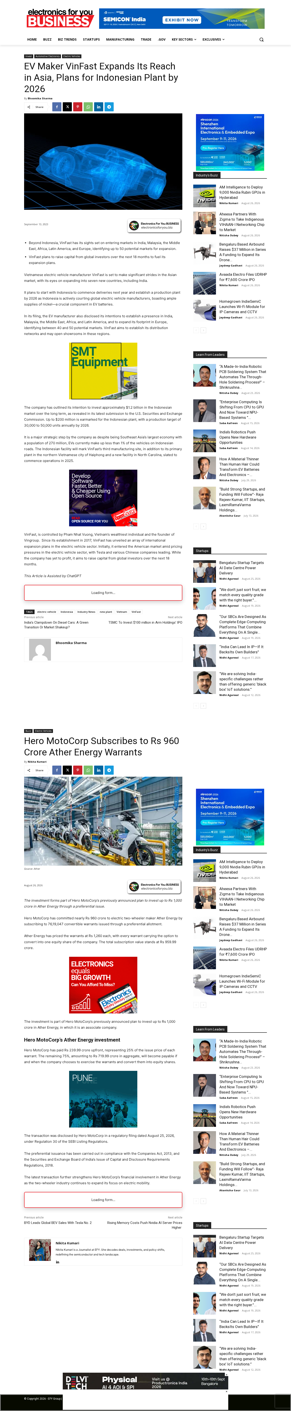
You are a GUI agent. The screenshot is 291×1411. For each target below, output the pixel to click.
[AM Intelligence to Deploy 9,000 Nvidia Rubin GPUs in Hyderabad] (204, 196)
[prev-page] (196, 330)
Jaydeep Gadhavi (230, 265)
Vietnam (122, 611)
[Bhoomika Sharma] (40, 650)
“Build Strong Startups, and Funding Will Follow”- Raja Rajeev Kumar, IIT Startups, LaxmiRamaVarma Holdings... (242, 499)
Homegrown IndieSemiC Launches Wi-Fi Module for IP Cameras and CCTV (242, 306)
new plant (106, 611)
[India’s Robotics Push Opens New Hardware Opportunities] (204, 441)
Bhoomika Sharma (40, 98)
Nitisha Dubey (228, 235)
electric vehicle (46, 611)
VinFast (136, 611)
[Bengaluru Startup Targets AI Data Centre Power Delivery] (204, 571)
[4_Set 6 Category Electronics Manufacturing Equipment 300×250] (103, 398)
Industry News (86, 611)
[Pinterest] (77, 106)
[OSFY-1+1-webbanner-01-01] (103, 525)
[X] (67, 106)
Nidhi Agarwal (229, 578)
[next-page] (203, 330)
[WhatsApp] (88, 106)
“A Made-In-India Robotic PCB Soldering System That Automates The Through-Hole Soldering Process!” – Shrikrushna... (242, 377)
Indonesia (67, 611)
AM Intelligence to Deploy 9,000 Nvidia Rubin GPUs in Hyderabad (242, 192)
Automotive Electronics (48, 56)
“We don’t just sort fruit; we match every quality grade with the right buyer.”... (242, 594)
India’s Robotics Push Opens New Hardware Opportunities (237, 437)
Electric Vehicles (71, 56)
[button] (261, 39)
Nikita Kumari (228, 203)
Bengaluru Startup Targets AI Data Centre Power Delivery (241, 567)
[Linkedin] (98, 106)
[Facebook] (56, 106)
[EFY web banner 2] (182, 27)
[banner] (230, 169)
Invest (28, 56)
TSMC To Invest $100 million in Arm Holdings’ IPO (145, 622)
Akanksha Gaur (230, 515)
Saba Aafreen (228, 423)
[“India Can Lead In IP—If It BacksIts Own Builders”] (204, 655)
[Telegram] (109, 106)
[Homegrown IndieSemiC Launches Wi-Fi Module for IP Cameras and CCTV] (204, 310)
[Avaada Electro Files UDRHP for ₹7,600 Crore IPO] (204, 283)
